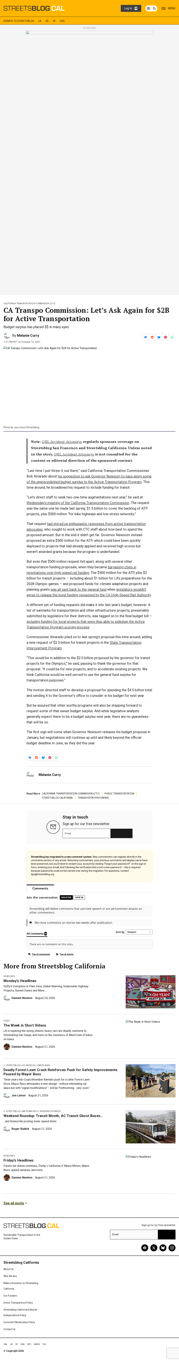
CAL (5, 1344)
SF (54, 21)
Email (68, 833)
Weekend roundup (50, 1111)
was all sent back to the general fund (78, 589)
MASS (37, 1344)
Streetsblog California (57, 797)
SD (47, 21)
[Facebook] (144, 1247)
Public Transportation (119, 793)
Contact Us (9, 1329)
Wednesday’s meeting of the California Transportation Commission (78, 503)
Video (6, 1021)
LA (39, 21)
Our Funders (10, 1295)
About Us (8, 1269)
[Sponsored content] (89, 162)
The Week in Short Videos (24, 1025)
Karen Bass (43, 1065)
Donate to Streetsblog (18, 21)
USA (62, 21)
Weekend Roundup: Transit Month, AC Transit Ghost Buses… (53, 1116)
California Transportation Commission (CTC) (29, 303)
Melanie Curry (28, 335)
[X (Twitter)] (153, 1247)
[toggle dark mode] (151, 8)
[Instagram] (172, 1247)
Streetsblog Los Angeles (20, 1065)
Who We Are (10, 1276)
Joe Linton (19, 1095)
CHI (44, 1344)
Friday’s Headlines (18, 1160)
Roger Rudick (20, 1128)
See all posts (13, 1203)
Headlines (9, 976)
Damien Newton (22, 998)
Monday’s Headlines (20, 981)
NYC (29, 1344)
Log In (128, 8)
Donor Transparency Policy (18, 1302)
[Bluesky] (162, 1247)
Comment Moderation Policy (19, 1322)
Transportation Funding (93, 797)
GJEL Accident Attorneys (62, 441)
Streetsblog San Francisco (22, 1111)
